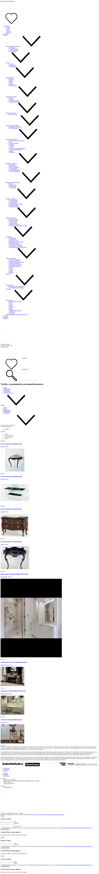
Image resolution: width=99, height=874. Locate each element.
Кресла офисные (13, 200)
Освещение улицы (13, 240)
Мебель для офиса (10, 198)
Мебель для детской (11, 113)
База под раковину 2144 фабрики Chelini (11, 476)
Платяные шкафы (13, 128)
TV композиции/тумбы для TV (17, 140)
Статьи (8, 28)
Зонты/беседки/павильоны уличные (18, 225)
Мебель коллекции (11, 258)
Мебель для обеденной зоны (13, 46)
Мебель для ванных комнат (13, 182)
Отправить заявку (5, 829)
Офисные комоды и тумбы (15, 204)
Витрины (11, 144)
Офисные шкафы (13, 205)
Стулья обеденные (13, 50)
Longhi (5, 409)
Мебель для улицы (11, 217)
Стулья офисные (13, 202)
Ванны (11, 183)
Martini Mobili (6, 410)
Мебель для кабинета (11, 163)
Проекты (5, 317)
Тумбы (11, 271)
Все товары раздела (8, 393)
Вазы (10, 308)
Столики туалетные (14, 100)
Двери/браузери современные (16, 287)
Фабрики (5, 315)
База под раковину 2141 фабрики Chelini (11, 443)
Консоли (11, 151)
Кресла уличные (13, 220)
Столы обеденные (13, 48)
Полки (11, 305)
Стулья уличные (13, 223)
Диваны (11, 80)
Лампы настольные (14, 243)
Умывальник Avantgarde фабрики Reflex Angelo (13, 690)
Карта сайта (6, 776)
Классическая (12, 186)
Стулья (11, 270)
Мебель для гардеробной (12, 125)
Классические (12, 65)
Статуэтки (11, 313)
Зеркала (8, 289)
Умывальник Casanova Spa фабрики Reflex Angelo (14, 662)
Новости (8, 27)
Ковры (8, 274)
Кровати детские (13, 114)
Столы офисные (13, 201)
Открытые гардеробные (15, 126)
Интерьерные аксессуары (15, 301)
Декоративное (12, 238)
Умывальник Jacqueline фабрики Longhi (11, 719)
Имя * (15, 821)
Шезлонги (11, 84)
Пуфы (10, 83)
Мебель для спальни (11, 96)
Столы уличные (13, 221)
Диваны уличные (13, 219)
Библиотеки (12, 164)
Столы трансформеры (14, 171)
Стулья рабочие (13, 168)
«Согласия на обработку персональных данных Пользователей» (76, 827)
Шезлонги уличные (14, 224)
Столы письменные (14, 167)
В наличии (6, 33)
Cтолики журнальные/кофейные (17, 148)
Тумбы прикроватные (14, 101)
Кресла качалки (13, 85)
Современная (12, 187)
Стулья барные (13, 51)
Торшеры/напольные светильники (17, 247)
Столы (11, 268)
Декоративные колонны (15, 310)
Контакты (5, 318)
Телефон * (16, 823)
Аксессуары (9, 300)
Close (2, 816)
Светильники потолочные (15, 245)
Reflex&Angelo (7, 411)
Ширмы (11, 309)
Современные (12, 66)
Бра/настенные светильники (16, 242)
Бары (10, 141)
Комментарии (17, 826)
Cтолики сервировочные (15, 149)
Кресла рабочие (13, 166)
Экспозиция (6, 769)
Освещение (9, 236)
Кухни (8, 62)
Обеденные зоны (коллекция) (16, 262)
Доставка (8, 31)
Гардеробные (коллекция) (15, 264)
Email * (16, 863)
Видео (7, 29)
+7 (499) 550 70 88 (5, 344)
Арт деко (11, 64)
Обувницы (12, 312)
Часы (10, 302)
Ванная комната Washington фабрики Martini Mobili (14, 574)
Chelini (5, 407)
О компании (6, 26)
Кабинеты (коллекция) (14, 266)
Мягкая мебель (10, 77)
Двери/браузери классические (16, 286)
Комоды (11, 98)
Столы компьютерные (14, 170)
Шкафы (11, 272)
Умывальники (12, 185)
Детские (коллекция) (14, 261)
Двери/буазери (10, 285)
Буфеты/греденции (14, 143)
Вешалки (11, 306)
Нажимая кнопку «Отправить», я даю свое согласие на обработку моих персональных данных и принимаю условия (47, 827)
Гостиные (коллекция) (14, 259)
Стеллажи (11, 145)
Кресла (11, 81)
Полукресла (12, 47)
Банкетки (11, 79)
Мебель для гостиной (11, 139)
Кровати (11, 99)
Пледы (11, 304)
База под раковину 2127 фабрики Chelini (11, 541)
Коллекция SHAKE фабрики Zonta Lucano (16, 314)
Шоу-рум (8, 32)
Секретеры (12, 152)
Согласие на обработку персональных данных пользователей (49, 814)
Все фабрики (6, 412)
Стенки (11, 147)
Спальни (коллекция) (14, 263)
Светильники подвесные (15, 244)
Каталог (5, 35)
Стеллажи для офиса (14, 206)
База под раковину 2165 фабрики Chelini (11, 509)
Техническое (12, 239)
